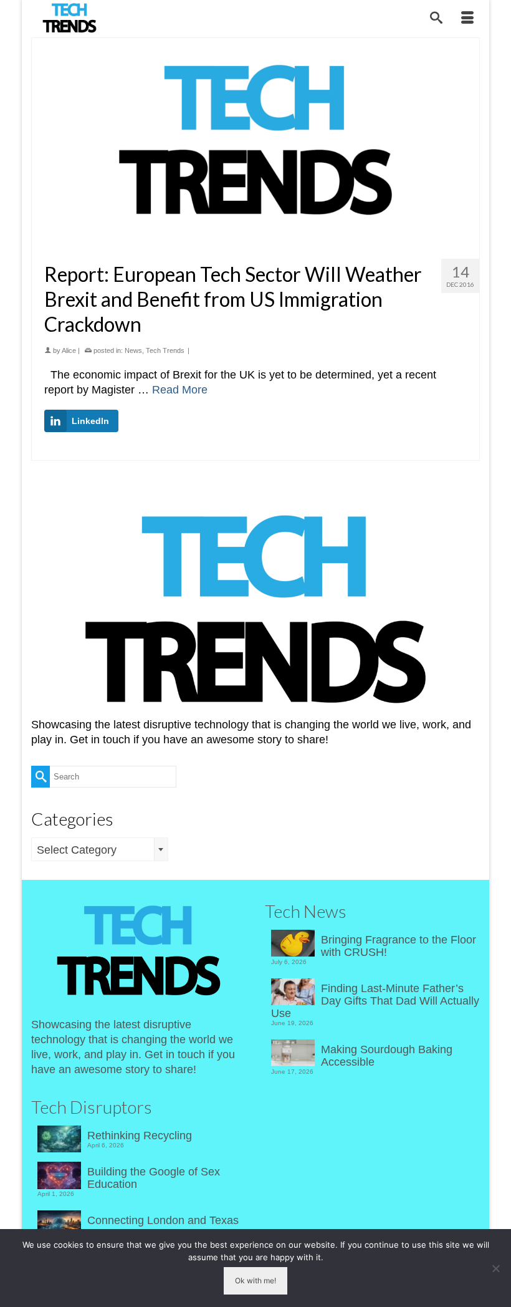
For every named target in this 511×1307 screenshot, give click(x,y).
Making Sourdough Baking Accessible (386, 1055)
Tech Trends (165, 350)
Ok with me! (255, 1280)
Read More (180, 389)
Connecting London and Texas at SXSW (163, 1226)
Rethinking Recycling (139, 1135)
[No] (495, 1268)
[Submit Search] (40, 777)
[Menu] (467, 18)
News (133, 350)
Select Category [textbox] (77, 850)
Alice (69, 350)
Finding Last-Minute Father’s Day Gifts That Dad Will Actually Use (375, 1001)
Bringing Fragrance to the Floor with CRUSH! (398, 945)
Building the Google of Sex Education (153, 1177)
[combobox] (99, 849)
